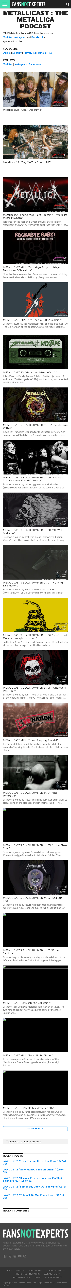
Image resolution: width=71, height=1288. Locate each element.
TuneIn (42, 52)
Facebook (37, 37)
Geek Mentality (52, 1274)
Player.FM (29, 52)
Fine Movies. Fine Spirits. (27, 1274)
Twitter (8, 37)
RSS (50, 52)
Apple (7, 52)
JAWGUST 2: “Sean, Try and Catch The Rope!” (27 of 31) (34, 1162)
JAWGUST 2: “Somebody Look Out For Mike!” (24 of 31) (34, 1188)
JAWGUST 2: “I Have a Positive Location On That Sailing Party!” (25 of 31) (32, 1179)
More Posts (35, 1128)
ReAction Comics (53, 1277)
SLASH (38, 1277)
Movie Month (35, 1270)
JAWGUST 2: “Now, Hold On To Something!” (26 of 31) (33, 1171)
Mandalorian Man (21, 1277)
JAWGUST (20, 1270)
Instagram (20, 37)
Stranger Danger (55, 1270)
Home (9, 1270)
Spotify (17, 52)
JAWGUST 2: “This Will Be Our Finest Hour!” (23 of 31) (33, 1196)
